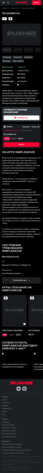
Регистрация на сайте (9, 434)
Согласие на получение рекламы (13, 453)
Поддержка (6, 422)
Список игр (14, 8)
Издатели (5, 406)
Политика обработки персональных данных (16, 450)
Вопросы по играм (8, 425)
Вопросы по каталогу (9, 431)
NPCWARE (21, 74)
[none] (8, 3)
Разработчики (6, 409)
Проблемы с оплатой (9, 428)
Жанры (4, 412)
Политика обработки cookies (11, 447)
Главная (4, 8)
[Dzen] (24, 389)
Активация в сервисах (9, 437)
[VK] (18, 389)
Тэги (3, 414)
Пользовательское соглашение (12, 444)
